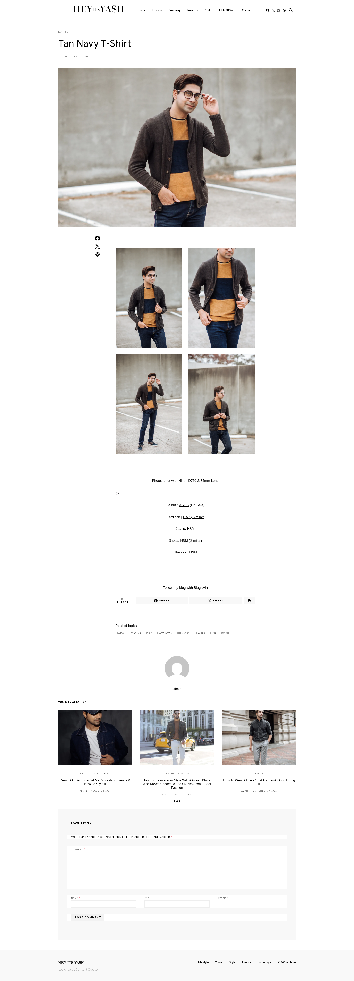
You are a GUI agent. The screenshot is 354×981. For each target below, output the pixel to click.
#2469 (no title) (287, 962)
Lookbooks (165, 632)
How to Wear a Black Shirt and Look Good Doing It (259, 782)
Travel (190, 10)
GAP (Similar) (193, 517)
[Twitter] (273, 10)
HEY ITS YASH (71, 962)
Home (142, 10)
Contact (247, 10)
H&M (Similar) (191, 541)
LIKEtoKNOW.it (226, 10)
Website (223, 898)
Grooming (174, 10)
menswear (184, 632)
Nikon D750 (187, 481)
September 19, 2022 (265, 790)
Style (208, 10)
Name (75, 898)
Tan (213, 632)
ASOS (184, 505)
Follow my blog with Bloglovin (185, 588)
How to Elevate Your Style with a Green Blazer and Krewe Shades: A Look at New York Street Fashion (177, 784)
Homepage (264, 962)
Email (149, 898)
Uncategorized (101, 773)
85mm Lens (209, 481)
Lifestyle (203, 962)
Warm (225, 632)
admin (85, 56)
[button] (174, 801)
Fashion (157, 10)
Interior (246, 962)
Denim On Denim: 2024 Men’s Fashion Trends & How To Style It (95, 782)
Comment (77, 849)
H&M (191, 529)
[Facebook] (267, 10)
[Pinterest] (284, 10)
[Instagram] (278, 10)
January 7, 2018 (67, 56)
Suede (201, 632)
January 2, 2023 (182, 794)
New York (183, 773)
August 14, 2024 (101, 790)
